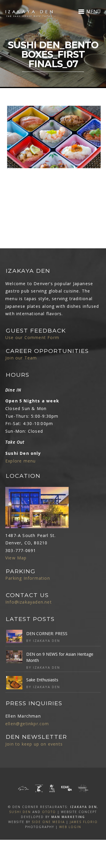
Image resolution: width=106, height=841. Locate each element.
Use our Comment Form (32, 337)
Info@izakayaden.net (28, 602)
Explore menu (20, 461)
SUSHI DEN (20, 812)
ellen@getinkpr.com (27, 723)
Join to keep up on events (34, 744)
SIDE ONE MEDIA (48, 822)
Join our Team (21, 358)
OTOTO (49, 812)
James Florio (84, 822)
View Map (16, 558)
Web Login (70, 827)
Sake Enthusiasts (42, 680)
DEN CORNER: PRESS (46, 633)
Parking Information (27, 578)
